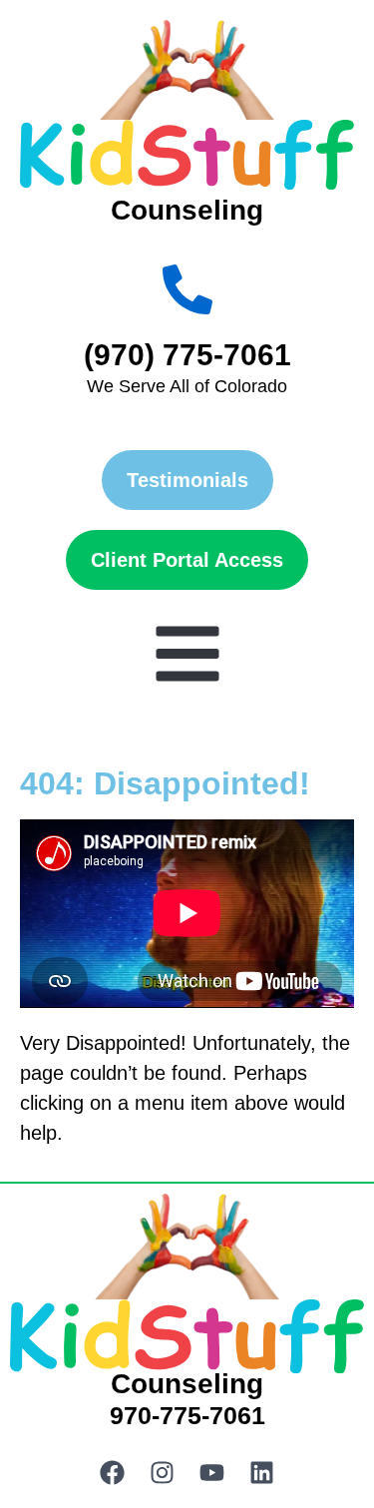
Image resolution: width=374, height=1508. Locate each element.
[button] (187, 654)
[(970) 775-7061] (187, 289)
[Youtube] (212, 1473)
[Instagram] (162, 1473)
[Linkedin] (262, 1473)
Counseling (187, 210)
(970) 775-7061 (187, 354)
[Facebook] (113, 1473)
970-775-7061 (187, 1415)
